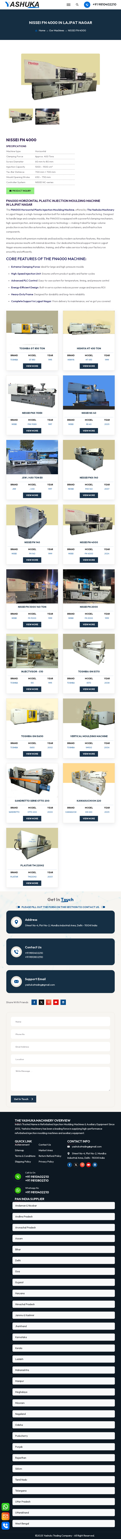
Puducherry (21, 1435)
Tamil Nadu (21, 1479)
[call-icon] (5, 1526)
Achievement (22, 1144)
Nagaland (20, 1413)
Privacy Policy (46, 1161)
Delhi (18, 1260)
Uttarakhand (22, 1512)
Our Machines (56, 30)
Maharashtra (22, 1370)
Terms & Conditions (25, 1155)
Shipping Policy (23, 1161)
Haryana (20, 1293)
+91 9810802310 (34, 957)
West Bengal (22, 1523)
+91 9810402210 (104, 4)
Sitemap (19, 1150)
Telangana (20, 1490)
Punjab (19, 1446)
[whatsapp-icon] (5, 1507)
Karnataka (21, 1337)
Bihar (18, 1249)
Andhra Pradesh (24, 1216)
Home (42, 30)
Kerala (18, 1348)
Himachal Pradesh (25, 1304)
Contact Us (45, 1144)
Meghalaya (21, 1391)
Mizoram (20, 1402)
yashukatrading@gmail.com (40, 984)
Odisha (19, 1424)
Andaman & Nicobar (26, 1205)
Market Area (46, 1150)
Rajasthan (20, 1457)
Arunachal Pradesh (25, 1227)
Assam (19, 1238)
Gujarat (19, 1282)
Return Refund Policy (50, 1155)
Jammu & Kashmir (24, 1315)
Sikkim (18, 1468)
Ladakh (19, 1359)
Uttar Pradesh (22, 1501)
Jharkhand (21, 1326)
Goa (17, 1271)
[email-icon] (5, 1516)
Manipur (19, 1381)
